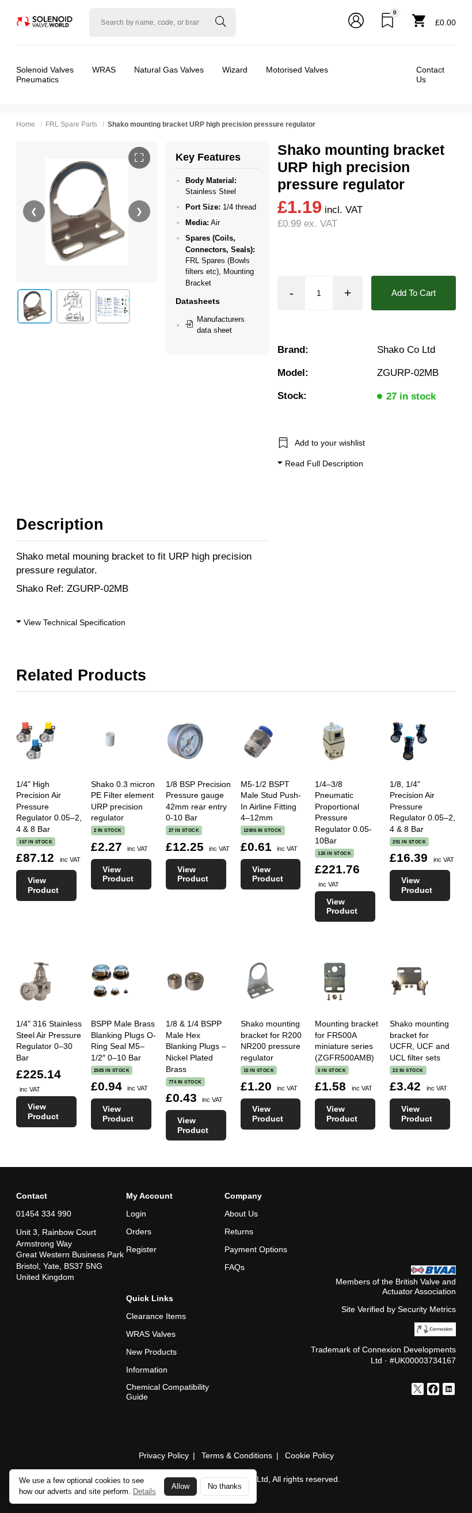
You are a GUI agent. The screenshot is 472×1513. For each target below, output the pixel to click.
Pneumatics (37, 79)
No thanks (225, 1486)
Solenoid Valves (45, 69)
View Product (43, 885)
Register (141, 1249)
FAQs (234, 1267)
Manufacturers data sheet (221, 324)
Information (147, 1369)
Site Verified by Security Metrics (398, 1309)
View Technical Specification (73, 622)
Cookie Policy (309, 1455)
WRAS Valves (151, 1334)
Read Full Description (323, 463)
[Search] (220, 22)
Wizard (235, 69)
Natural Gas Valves (169, 69)
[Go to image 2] (73, 306)
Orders (138, 1231)
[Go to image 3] (113, 306)
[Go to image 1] (34, 306)
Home (25, 124)
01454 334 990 (43, 1213)
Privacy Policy (164, 1455)
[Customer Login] (356, 22)
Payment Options (255, 1249)
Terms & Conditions (236, 1455)
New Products (151, 1351)
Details (144, 1491)
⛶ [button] (139, 157)
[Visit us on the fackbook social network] (433, 1390)
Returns (238, 1231)
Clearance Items (156, 1316)
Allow (180, 1486)
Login (136, 1213)
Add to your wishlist (330, 442)
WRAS (104, 69)
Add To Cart (413, 293)
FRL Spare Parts (71, 124)
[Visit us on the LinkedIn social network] (449, 1390)
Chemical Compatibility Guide (167, 1391)
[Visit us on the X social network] (418, 1390)
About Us (241, 1213)
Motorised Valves (297, 69)
